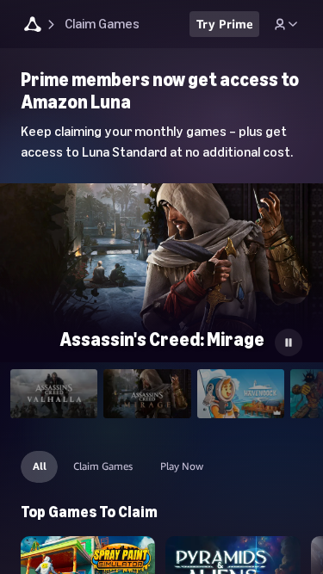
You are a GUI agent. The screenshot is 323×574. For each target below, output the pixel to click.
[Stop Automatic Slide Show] (288, 342)
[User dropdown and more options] (286, 24)
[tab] (53, 393)
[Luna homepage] (32, 26)
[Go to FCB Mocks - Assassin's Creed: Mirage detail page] (161, 274)
